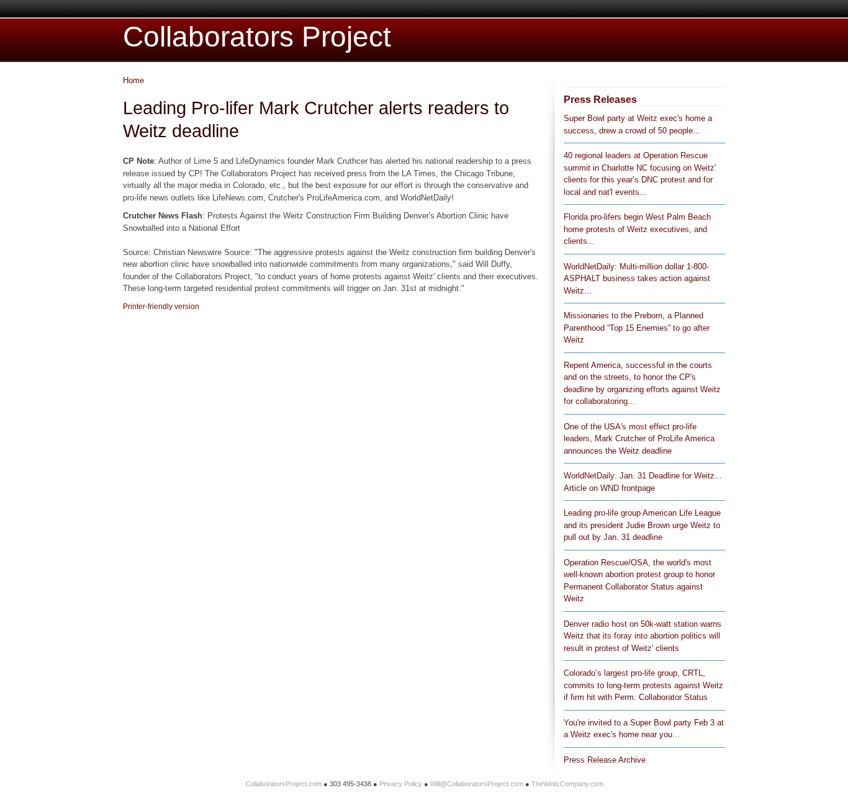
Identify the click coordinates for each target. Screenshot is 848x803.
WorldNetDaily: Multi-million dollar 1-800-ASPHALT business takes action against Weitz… (637, 278)
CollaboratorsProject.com (283, 783)
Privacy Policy (400, 783)
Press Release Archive (605, 760)
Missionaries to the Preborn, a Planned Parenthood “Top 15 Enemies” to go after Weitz (637, 327)
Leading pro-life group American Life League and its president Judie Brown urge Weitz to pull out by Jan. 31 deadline (642, 525)
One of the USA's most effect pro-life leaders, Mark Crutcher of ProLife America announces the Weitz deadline (639, 438)
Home (133, 80)
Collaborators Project (257, 37)
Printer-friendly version (161, 306)
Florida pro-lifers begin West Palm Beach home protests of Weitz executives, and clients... (637, 229)
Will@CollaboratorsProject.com (476, 783)
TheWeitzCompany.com (567, 783)
